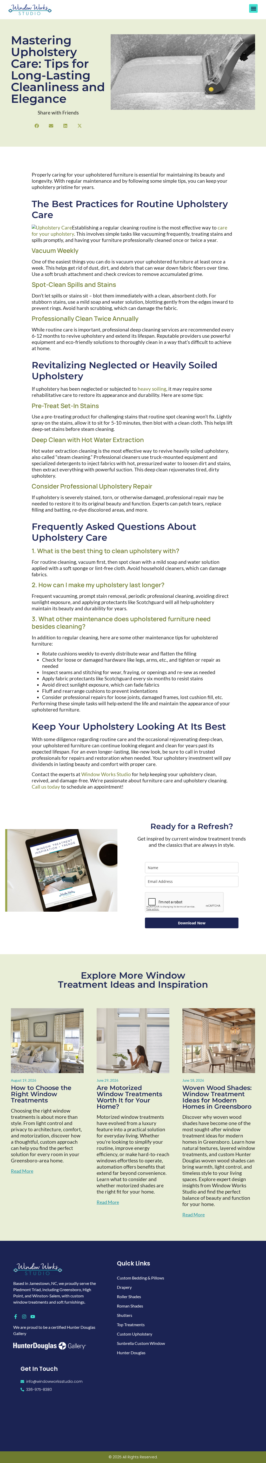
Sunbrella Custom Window (141, 1343)
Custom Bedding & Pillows (140, 1277)
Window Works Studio (106, 774)
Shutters (124, 1315)
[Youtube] (32, 1316)
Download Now (191, 922)
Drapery (124, 1287)
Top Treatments (131, 1324)
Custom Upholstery (134, 1333)
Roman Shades (130, 1305)
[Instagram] (24, 1316)
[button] (253, 8)
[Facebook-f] (15, 1316)
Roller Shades (129, 1296)
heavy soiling (152, 389)
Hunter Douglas (131, 1352)
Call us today (46, 787)
